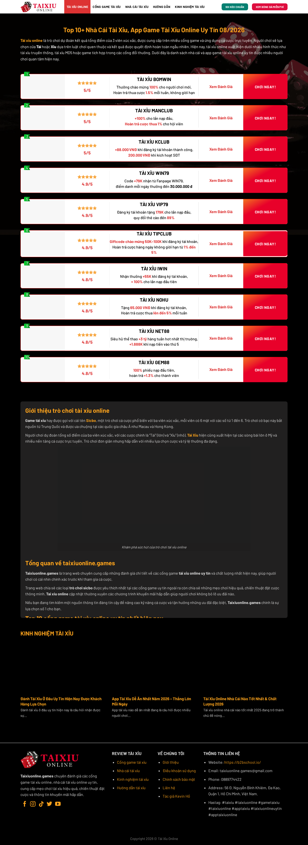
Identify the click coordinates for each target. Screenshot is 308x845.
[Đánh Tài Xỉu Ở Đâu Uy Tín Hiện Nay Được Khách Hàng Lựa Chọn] (62, 666)
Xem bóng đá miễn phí (270, 6)
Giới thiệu (171, 762)
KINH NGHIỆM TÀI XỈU (190, 7)
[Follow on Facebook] (24, 804)
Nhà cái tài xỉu (128, 770)
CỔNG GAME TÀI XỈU (107, 7)
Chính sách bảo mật (179, 779)
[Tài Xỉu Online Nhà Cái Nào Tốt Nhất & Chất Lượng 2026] (245, 666)
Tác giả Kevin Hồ (176, 796)
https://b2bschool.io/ (242, 762)
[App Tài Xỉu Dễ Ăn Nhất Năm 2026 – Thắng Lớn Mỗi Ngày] (154, 666)
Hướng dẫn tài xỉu (131, 787)
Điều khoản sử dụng (179, 770)
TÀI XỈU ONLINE (77, 7)
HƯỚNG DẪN (161, 7)
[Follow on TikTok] (41, 804)
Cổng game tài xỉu (132, 762)
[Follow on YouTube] (58, 804)
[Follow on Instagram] (33, 804)
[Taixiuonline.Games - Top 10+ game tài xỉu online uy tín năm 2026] (38, 7)
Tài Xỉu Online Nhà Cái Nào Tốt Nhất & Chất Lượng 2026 (239, 701)
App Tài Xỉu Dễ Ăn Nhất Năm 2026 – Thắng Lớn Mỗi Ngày (151, 701)
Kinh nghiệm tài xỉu (133, 779)
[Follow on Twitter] (49, 804)
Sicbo (91, 420)
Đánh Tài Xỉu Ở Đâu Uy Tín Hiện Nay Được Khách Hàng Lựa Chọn (61, 701)
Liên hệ (169, 787)
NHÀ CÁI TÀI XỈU (136, 7)
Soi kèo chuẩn (234, 6)
